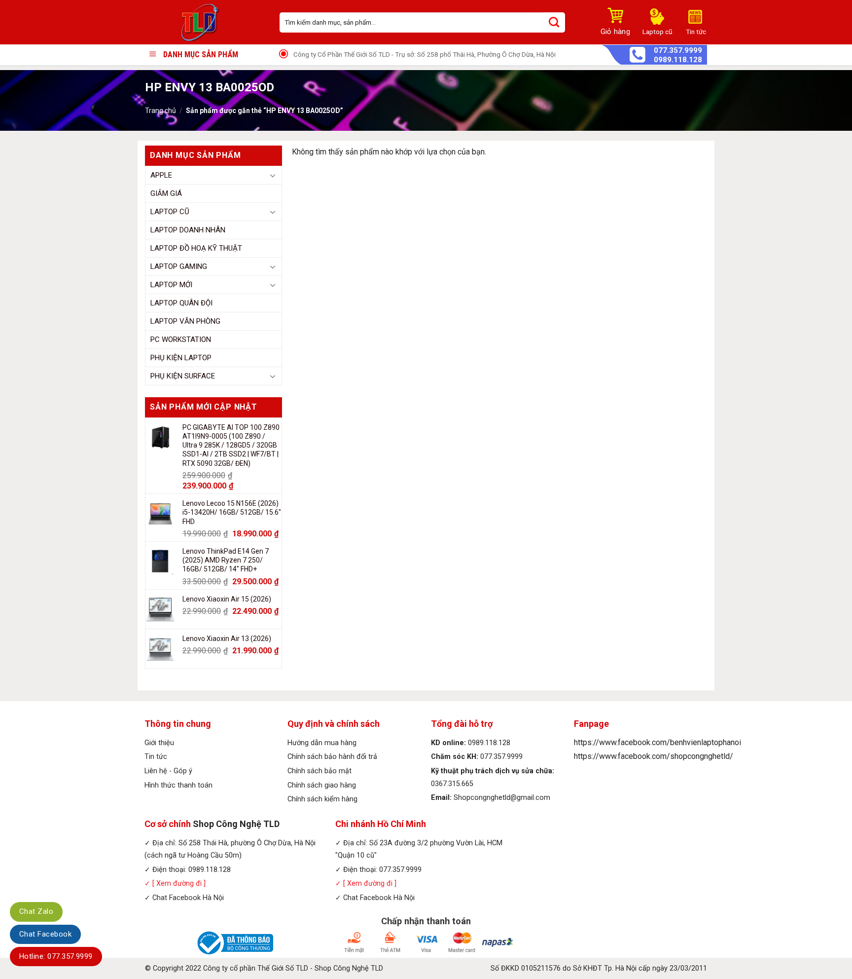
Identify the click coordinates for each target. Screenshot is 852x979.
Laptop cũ (169, 211)
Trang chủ (160, 110)
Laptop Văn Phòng (185, 321)
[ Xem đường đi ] (178, 883)
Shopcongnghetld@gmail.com (502, 797)
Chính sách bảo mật (319, 771)
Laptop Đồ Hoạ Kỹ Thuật (196, 248)
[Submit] (554, 22)
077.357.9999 (678, 50)
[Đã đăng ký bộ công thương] (233, 942)
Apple (161, 175)
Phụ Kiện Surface (182, 376)
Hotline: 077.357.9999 (56, 956)
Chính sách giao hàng (321, 785)
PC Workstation (180, 339)
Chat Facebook (45, 934)
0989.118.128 (678, 60)
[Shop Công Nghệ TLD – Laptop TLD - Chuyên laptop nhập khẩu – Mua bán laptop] (205, 22)
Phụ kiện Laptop (181, 357)
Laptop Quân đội (181, 303)
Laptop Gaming (178, 266)
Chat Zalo (36, 911)
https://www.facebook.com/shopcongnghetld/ (653, 756)
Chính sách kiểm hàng (322, 799)
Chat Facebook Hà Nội (188, 898)
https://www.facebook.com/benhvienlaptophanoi (657, 742)
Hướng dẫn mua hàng (321, 743)
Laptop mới (171, 284)
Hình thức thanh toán (178, 785)
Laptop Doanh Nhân (187, 230)
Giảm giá (166, 193)
